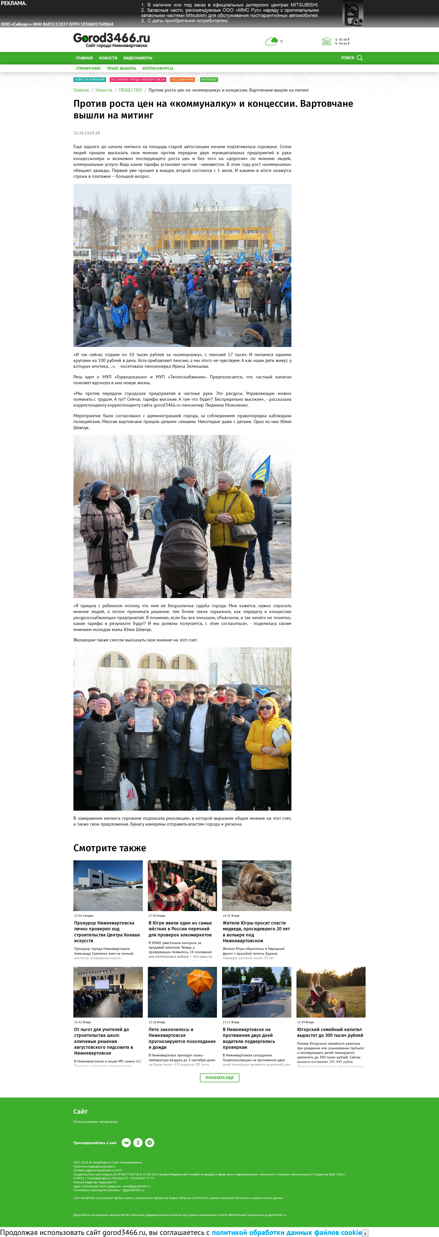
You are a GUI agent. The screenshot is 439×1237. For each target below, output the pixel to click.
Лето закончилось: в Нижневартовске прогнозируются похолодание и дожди (182, 1038)
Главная (84, 58)
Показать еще (220, 1077)
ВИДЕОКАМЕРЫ (137, 58)
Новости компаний (90, 79)
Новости (108, 58)
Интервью (209, 79)
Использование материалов (95, 1121)
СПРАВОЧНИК (88, 68)
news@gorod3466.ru (136, 1186)
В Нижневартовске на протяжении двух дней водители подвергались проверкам (249, 1038)
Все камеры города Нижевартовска (138, 79)
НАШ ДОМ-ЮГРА (182, 79)
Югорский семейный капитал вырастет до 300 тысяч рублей (330, 1032)
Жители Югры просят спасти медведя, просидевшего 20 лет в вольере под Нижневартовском (256, 932)
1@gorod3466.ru (132, 1190)
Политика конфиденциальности (94, 1166)
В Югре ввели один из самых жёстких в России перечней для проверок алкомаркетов (180, 929)
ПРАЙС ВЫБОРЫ (121, 68)
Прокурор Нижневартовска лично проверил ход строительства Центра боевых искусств (107, 932)
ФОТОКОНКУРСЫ (157, 68)
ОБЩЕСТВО (130, 90)
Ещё (162, 58)
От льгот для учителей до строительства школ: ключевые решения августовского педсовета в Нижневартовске (103, 1041)
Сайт (80, 1112)
